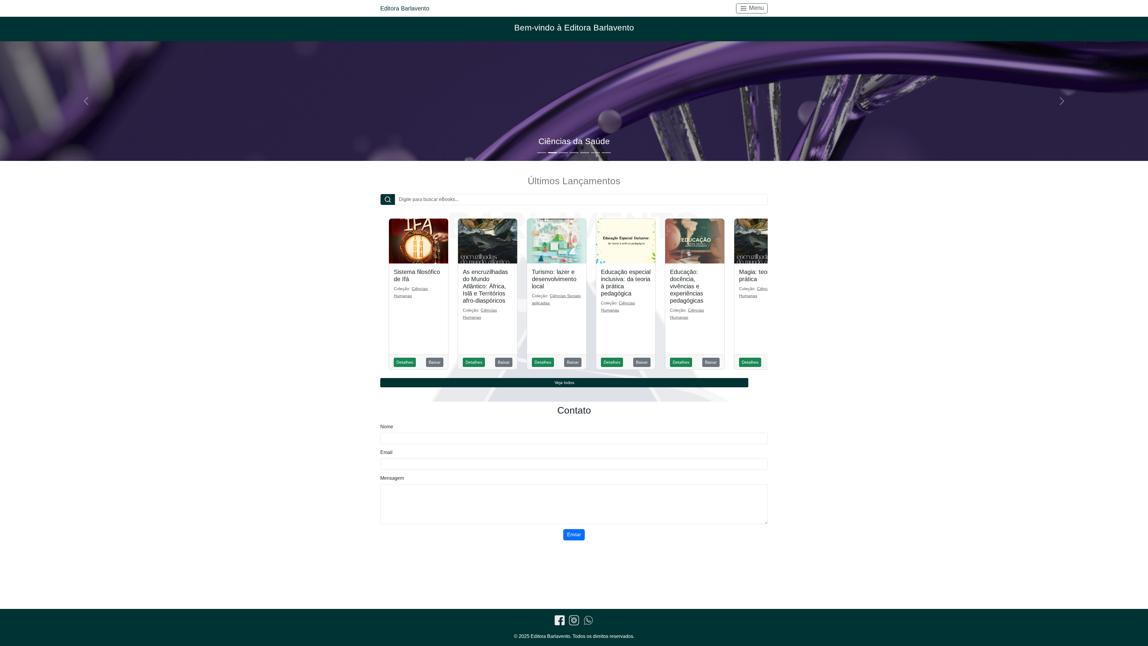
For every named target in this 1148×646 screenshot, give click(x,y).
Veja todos (564, 382)
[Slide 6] (595, 152)
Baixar (435, 362)
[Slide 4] (574, 152)
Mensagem (392, 478)
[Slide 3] (563, 152)
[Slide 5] (584, 152)
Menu (755, 7)
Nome (386, 426)
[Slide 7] (606, 152)
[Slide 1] (541, 152)
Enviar (574, 534)
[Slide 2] (552, 152)
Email (386, 452)
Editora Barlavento (404, 8)
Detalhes (404, 362)
